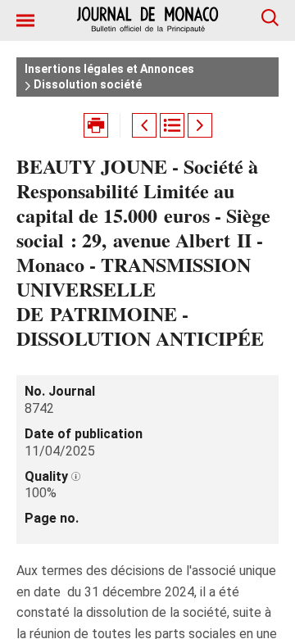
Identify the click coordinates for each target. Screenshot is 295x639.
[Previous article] (144, 125)
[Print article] (96, 125)
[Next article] (200, 125)
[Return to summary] (172, 125)
